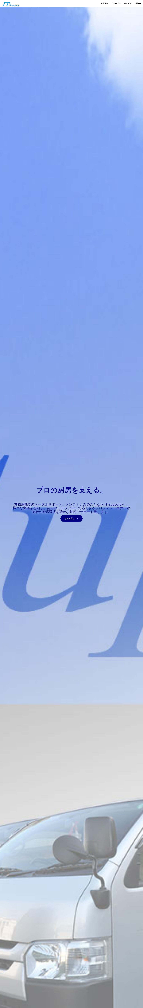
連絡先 (138, 3)
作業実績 (127, 3)
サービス (116, 3)
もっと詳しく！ (71, 518)
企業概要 (104, 3)
